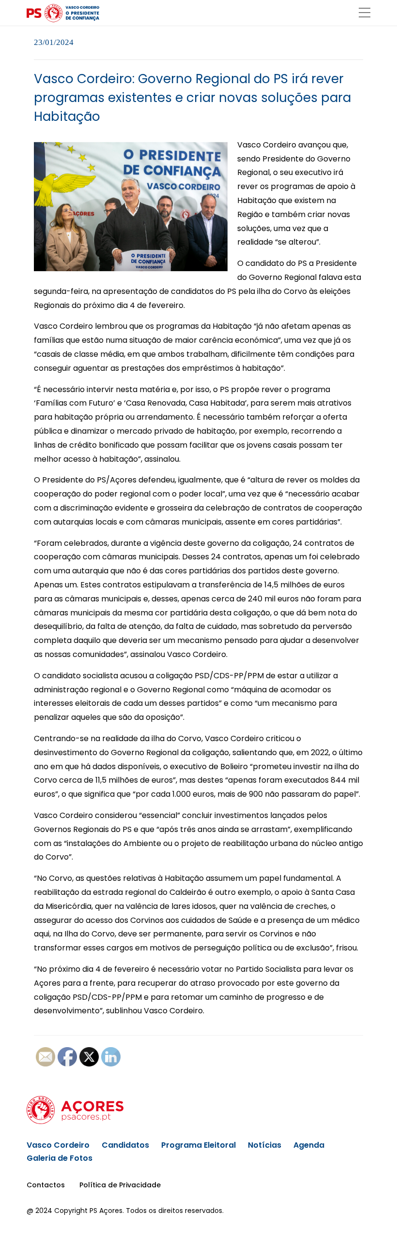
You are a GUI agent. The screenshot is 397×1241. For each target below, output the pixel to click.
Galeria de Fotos (59, 1158)
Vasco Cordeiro (58, 1145)
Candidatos (125, 1145)
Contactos (46, 1185)
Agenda (308, 1145)
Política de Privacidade (120, 1185)
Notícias (264, 1145)
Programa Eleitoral (198, 1145)
